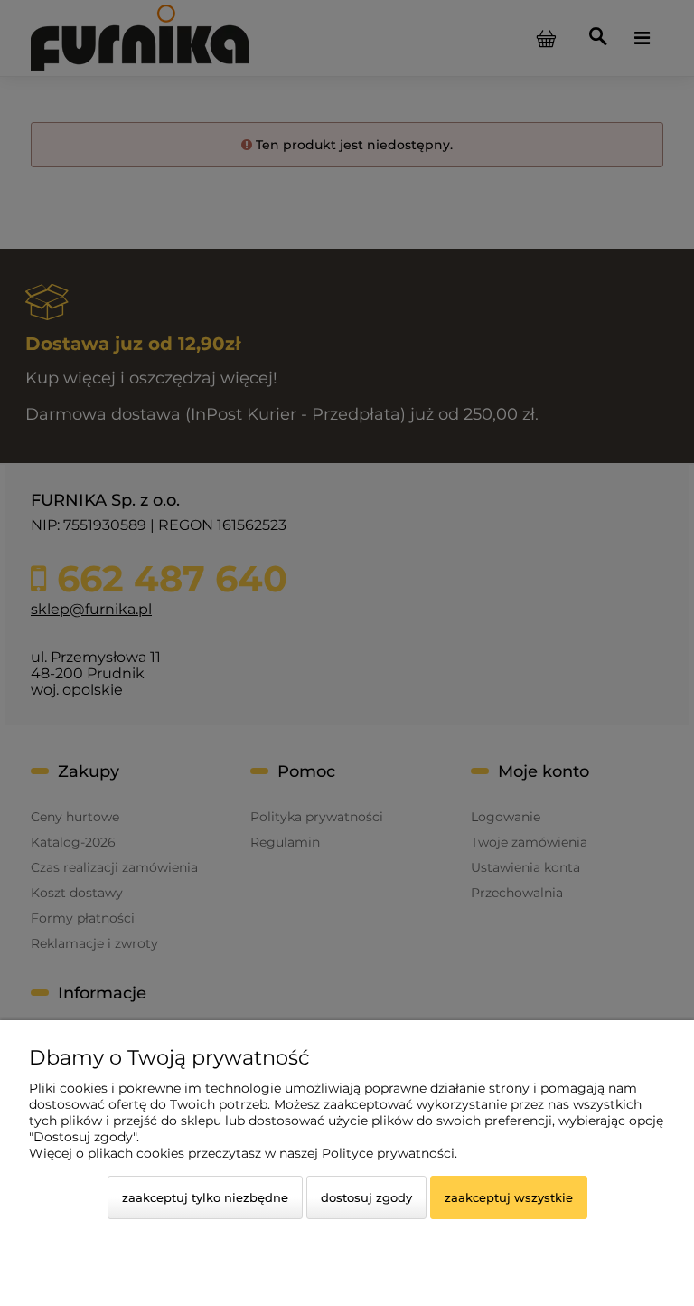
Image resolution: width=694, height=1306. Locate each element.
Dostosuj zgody (366, 1197)
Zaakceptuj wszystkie (509, 1197)
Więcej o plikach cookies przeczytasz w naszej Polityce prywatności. (243, 1153)
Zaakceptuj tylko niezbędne (205, 1197)
